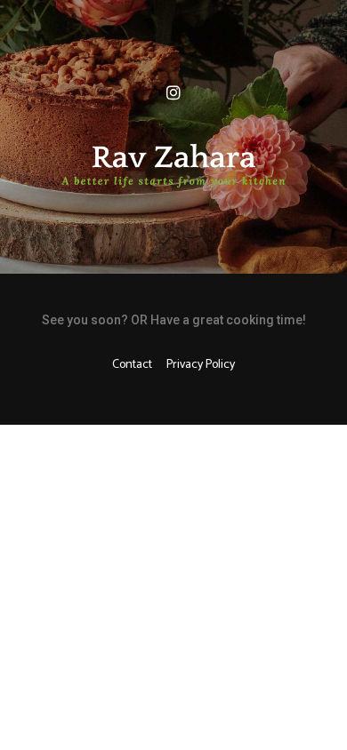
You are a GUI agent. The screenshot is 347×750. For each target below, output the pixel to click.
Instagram (173, 93)
